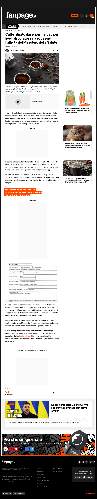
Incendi (48, 26)
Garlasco (84, 26)
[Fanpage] (8, 462)
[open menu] (4, 26)
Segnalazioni (41, 471)
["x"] (21, 449)
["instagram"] (11, 449)
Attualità (12, 26)
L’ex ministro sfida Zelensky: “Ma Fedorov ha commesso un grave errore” (69, 407)
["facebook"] (27, 449)
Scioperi (76, 26)
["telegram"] (32, 449)
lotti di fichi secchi (26, 336)
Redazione (40, 483)
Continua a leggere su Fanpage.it (32, 350)
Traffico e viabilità (66, 26)
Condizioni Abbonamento (44, 480)
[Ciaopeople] (90, 494)
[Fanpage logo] (19, 15)
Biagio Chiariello (19, 50)
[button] (57, 50)
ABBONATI (74, 15)
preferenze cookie (42, 486)
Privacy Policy (41, 474)
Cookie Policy (41, 477)
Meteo (34, 26)
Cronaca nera (26, 26)
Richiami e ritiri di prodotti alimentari (16, 31)
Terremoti (41, 26)
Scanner (55, 26)
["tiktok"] (6, 449)
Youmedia (39, 468)
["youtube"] (16, 449)
